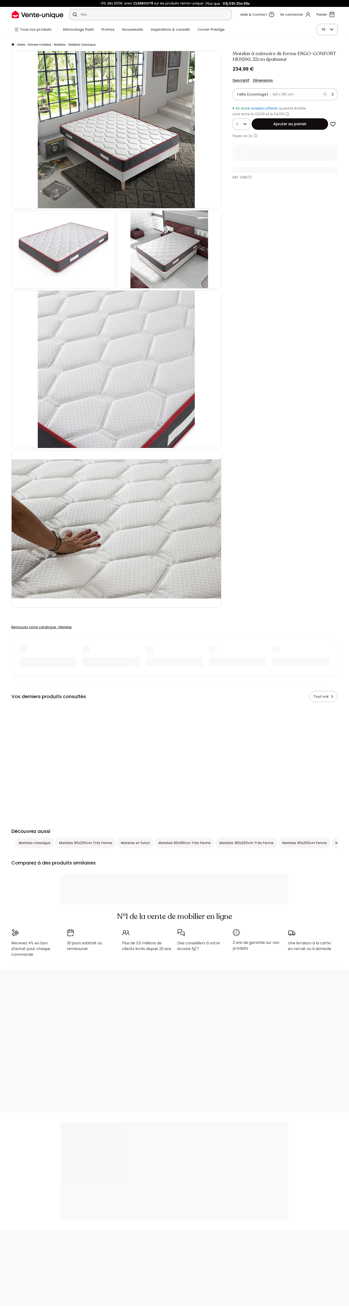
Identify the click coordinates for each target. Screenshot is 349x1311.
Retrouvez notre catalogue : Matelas (41, 627)
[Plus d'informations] (287, 114)
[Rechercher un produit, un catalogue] (75, 14)
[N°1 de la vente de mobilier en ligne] (37, 14)
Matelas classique (82, 45)
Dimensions (263, 80)
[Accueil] (12, 44)
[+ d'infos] (255, 136)
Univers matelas (39, 45)
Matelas (60, 45)
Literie (21, 45)
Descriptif (241, 80)
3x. (251, 136)
